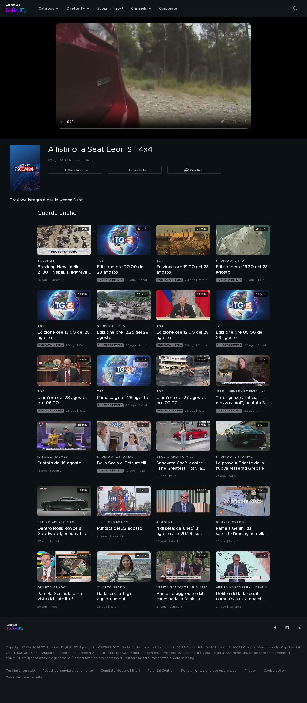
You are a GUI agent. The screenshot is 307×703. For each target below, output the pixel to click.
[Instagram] (287, 627)
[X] (299, 627)
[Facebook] (275, 627)
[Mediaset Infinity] (16, 8)
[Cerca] (295, 9)
